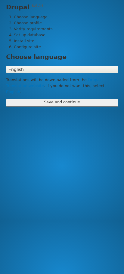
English (13, 92)
